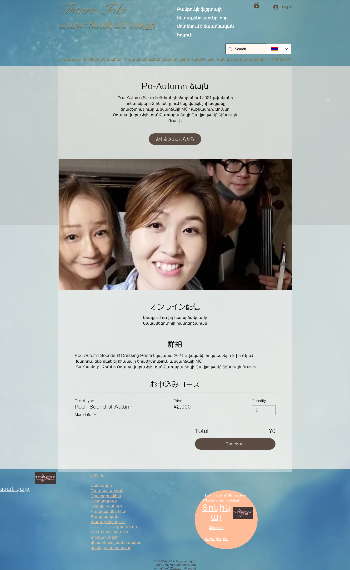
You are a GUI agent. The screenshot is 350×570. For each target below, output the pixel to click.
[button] (256, 5)
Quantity (259, 401)
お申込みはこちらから (175, 139)
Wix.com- (175, 568)
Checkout (235, 444)
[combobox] (263, 410)
